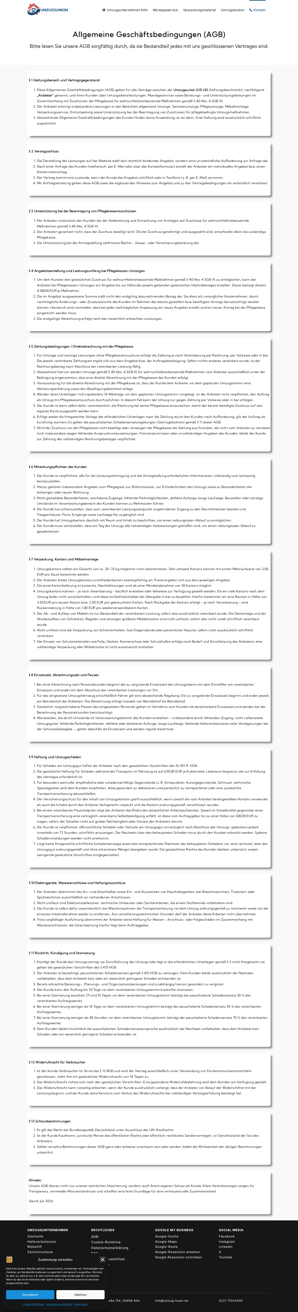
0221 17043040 (231, 1300)
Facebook (227, 1236)
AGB (94, 1237)
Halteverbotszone (41, 1242)
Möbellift (34, 1247)
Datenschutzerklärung (59, 1304)
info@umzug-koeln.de (171, 1300)
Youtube (225, 1257)
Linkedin (226, 1247)
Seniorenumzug (40, 1252)
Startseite (35, 1236)
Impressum (81, 1304)
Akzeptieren (30, 1294)
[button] (103, 1259)
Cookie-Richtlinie (33, 1304)
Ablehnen (80, 1294)
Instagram (227, 1242)
